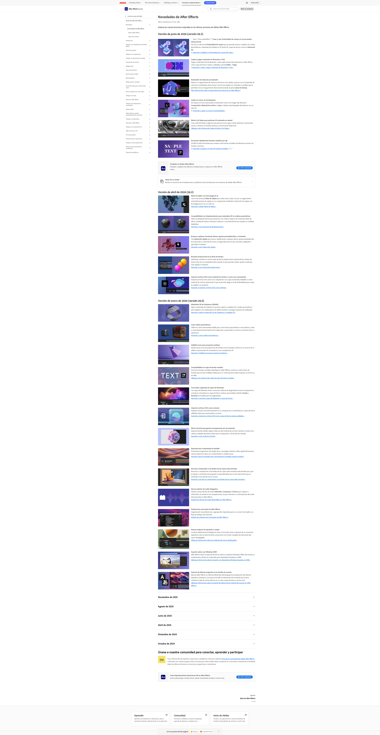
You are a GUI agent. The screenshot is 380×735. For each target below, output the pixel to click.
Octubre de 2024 (166, 643)
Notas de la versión (133, 37)
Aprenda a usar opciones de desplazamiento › (207, 227)
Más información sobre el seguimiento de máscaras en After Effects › (216, 90)
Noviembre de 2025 (168, 597)
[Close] (218, 731)
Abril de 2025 (164, 625)
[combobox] (223, 9)
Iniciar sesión (255, 3)
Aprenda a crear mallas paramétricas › (205, 335)
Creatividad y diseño (134, 3)
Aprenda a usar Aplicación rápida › (203, 247)
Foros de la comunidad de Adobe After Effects (238, 659)
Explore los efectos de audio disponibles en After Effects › (211, 500)
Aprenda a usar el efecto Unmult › (203, 436)
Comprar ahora (210, 3)
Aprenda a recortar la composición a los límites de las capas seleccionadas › (218, 479)
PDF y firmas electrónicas (152, 3)
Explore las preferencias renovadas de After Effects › (209, 517)
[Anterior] (182, 700)
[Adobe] (123, 2)
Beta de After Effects (134, 33)
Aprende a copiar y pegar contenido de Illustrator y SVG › (213, 67)
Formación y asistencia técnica (191, 3)
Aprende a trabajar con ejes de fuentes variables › (211, 149)
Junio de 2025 (165, 615)
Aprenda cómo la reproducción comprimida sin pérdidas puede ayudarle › (217, 456)
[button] (246, 2)
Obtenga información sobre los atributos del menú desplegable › (214, 540)
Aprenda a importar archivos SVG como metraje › (209, 288)
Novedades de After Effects (136, 29)
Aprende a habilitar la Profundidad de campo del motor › (213, 52)
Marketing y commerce (170, 3)
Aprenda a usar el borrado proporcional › (205, 267)
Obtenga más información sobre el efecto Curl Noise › (210, 128)
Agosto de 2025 (166, 606)
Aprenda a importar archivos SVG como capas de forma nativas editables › (218, 416)
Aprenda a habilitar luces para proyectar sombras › (209, 353)
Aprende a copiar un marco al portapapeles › (209, 111)
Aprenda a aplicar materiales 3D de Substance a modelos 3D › (213, 312)
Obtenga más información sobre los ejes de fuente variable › (212, 378)
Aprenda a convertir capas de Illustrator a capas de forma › (212, 398)
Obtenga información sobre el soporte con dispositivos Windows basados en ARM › (220, 560)
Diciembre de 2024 (167, 634)
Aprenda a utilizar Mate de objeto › (203, 206)
